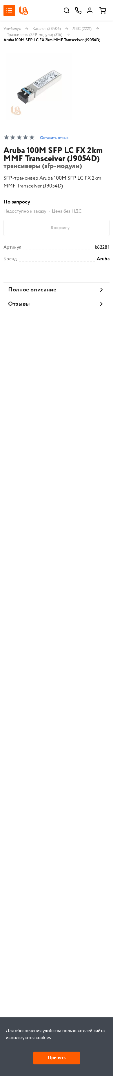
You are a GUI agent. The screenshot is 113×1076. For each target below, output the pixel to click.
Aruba (103, 259)
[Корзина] (103, 10)
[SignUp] (90, 10)
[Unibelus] (23, 10)
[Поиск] (66, 10)
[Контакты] (78, 10)
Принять (56, 1058)
